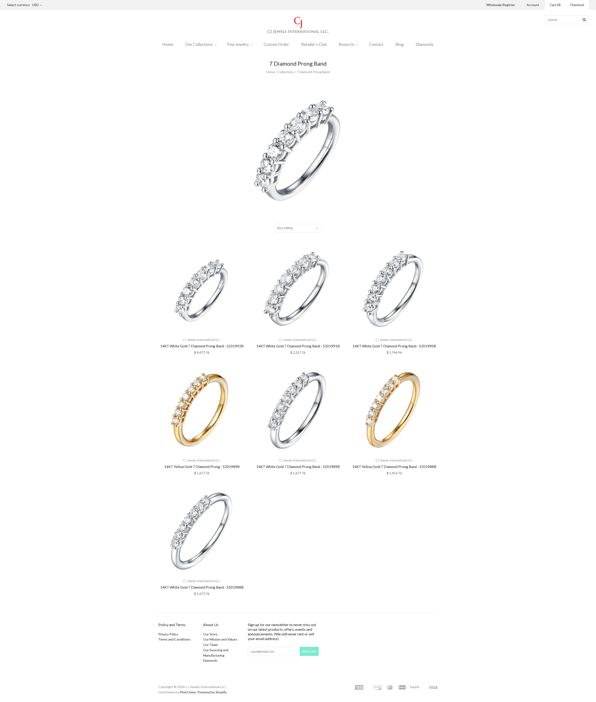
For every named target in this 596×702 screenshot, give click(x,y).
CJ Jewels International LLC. (201, 340)
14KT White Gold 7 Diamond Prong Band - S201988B (202, 587)
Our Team (210, 645)
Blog (400, 44)
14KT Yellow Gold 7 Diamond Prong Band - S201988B (394, 467)
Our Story (210, 634)
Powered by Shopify (211, 692)
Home (168, 44)
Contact (376, 44)
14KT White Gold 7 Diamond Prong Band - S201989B (298, 467)
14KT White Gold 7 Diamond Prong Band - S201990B (394, 346)
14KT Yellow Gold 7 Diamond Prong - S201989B (202, 467)
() (555, 5)
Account (533, 5)
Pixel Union (188, 692)
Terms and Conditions (174, 639)
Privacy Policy (168, 634)
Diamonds (424, 44)
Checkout (577, 5)
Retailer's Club (314, 44)
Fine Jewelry (238, 44)
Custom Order (276, 44)
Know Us (346, 44)
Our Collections (199, 44)
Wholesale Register (500, 5)
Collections (286, 72)
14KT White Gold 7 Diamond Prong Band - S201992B (202, 346)
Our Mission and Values (220, 639)
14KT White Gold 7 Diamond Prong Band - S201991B (298, 346)
